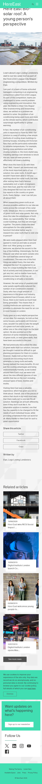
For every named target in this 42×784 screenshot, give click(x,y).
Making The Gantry (15, 769)
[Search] (33, 4)
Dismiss (10, 694)
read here (32, 688)
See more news (14, 659)
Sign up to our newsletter (19, 724)
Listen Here (27, 769)
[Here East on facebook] (7, 752)
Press (24, 773)
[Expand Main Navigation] (37, 4)
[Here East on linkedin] (14, 746)
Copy (21, 447)
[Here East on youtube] (29, 746)
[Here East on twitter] (7, 746)
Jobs (19, 773)
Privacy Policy (33, 773)
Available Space (10, 773)
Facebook (21, 440)
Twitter (21, 434)
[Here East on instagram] (22, 746)
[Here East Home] (12, 4)
